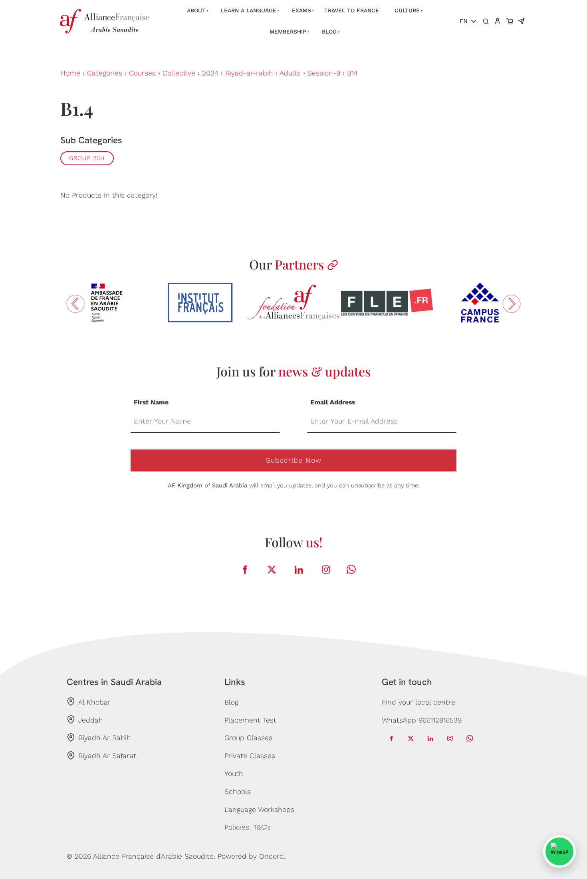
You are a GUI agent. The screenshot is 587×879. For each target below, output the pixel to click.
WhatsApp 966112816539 (422, 720)
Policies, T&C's (247, 827)
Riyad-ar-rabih (249, 73)
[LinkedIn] (299, 569)
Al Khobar (94, 702)
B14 (352, 73)
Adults (290, 73)
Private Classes (249, 756)
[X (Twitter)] (272, 569)
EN (463, 21)
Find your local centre (418, 702)
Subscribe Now (293, 460)
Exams (301, 10)
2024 (210, 73)
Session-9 (323, 73)
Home (70, 73)
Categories (104, 73)
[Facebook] (245, 569)
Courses (142, 73)
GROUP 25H (87, 158)
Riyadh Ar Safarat (107, 756)
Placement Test (250, 720)
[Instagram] (326, 569)
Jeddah (90, 720)
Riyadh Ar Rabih (104, 738)
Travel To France (351, 10)
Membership (288, 31)
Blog (329, 31)
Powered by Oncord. (252, 856)
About (196, 10)
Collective (179, 73)
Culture (407, 10)
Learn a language (248, 10)
